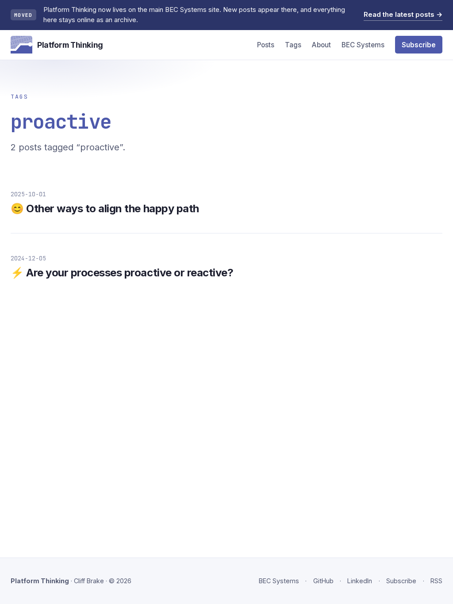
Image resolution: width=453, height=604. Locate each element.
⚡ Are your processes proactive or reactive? (122, 272)
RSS (436, 581)
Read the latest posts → (403, 14)
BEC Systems (363, 45)
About (321, 45)
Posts (265, 45)
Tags (293, 45)
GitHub (323, 581)
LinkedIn (359, 581)
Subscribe (419, 45)
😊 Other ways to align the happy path (105, 208)
